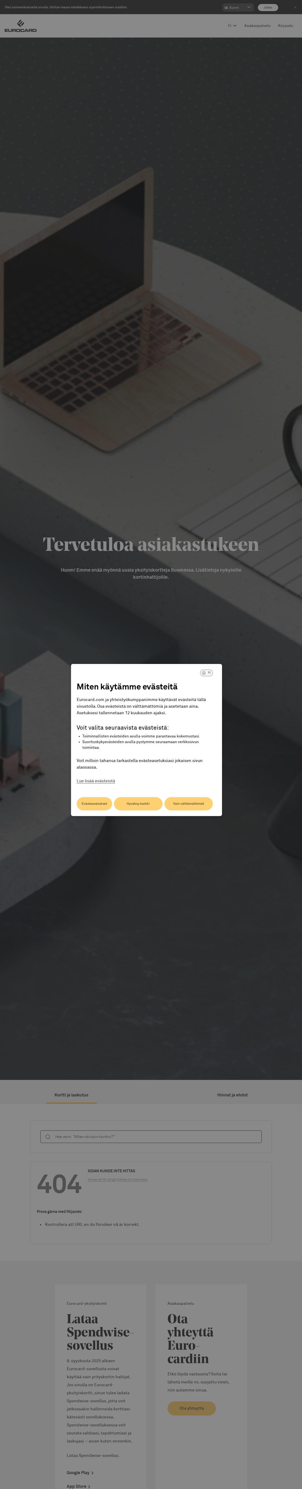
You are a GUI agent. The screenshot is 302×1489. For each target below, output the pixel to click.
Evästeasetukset (94, 803)
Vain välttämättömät (188, 803)
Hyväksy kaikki (138, 803)
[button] (206, 673)
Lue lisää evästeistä (96, 781)
